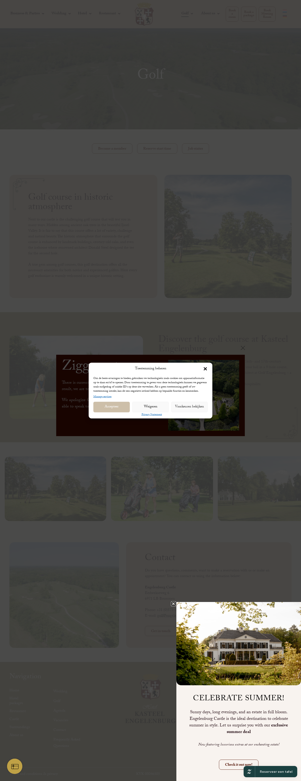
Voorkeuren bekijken (189, 407)
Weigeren (150, 407)
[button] (205, 369)
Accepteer (112, 407)
